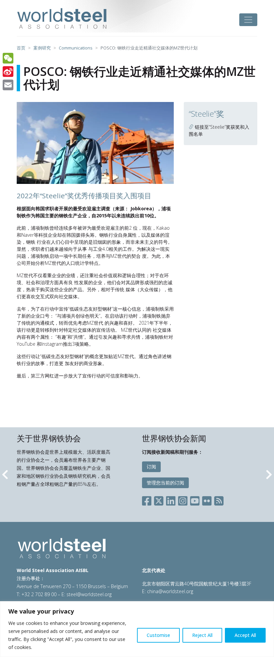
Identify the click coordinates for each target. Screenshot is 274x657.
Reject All (202, 635)
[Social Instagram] (182, 499)
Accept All (245, 635)
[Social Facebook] (148, 499)
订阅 (151, 466)
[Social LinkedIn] (170, 499)
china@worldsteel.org (170, 591)
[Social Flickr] (207, 499)
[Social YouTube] (194, 499)
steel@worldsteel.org (89, 594)
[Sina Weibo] (8, 71)
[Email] (8, 85)
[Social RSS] (219, 499)
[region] (137, 629)
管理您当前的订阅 (165, 482)
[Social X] (158, 499)
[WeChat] (8, 58)
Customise (158, 635)
